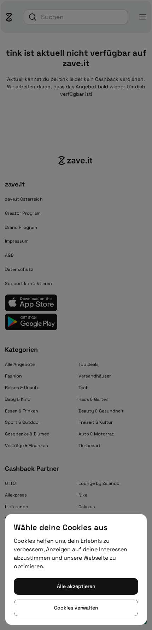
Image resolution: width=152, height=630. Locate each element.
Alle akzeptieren (76, 586)
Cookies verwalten (76, 608)
